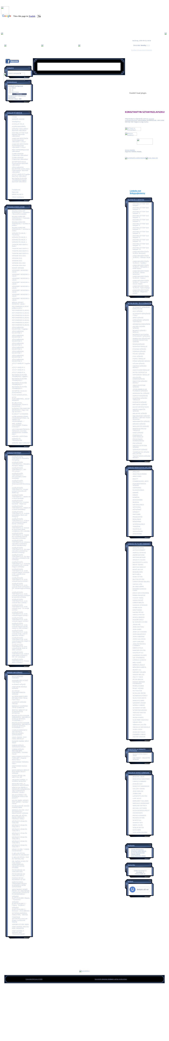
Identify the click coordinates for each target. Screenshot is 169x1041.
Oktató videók (135, 854)
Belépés (149, 50)
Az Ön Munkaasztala (138, 852)
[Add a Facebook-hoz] (12, 64)
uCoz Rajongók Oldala (138, 856)
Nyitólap (133, 50)
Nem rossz (15, 92)
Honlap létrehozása (137, 849)
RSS (148, 45)
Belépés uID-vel (143, 889)
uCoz (116, 979)
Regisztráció (142, 50)
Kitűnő (14, 88)
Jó (12, 90)
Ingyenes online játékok (138, 851)
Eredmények (12, 96)
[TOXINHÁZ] (152, 158)
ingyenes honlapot (107, 979)
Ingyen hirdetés (130, 150)
